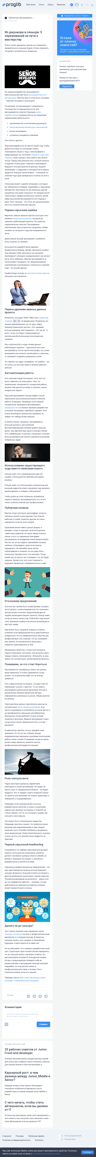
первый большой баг (22, 218)
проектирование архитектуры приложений (28, 127)
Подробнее (67, 86)
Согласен (87, 1152)
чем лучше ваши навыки (38, 273)
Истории (10, 995)
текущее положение (13, 934)
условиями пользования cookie (46, 1154)
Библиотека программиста (20, 18)
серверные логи (12, 408)
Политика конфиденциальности (16, 1140)
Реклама (20, 1136)
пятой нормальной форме (29, 707)
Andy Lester (24, 978)
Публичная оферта (36, 1136)
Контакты (39, 1140)
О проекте (6, 1136)
